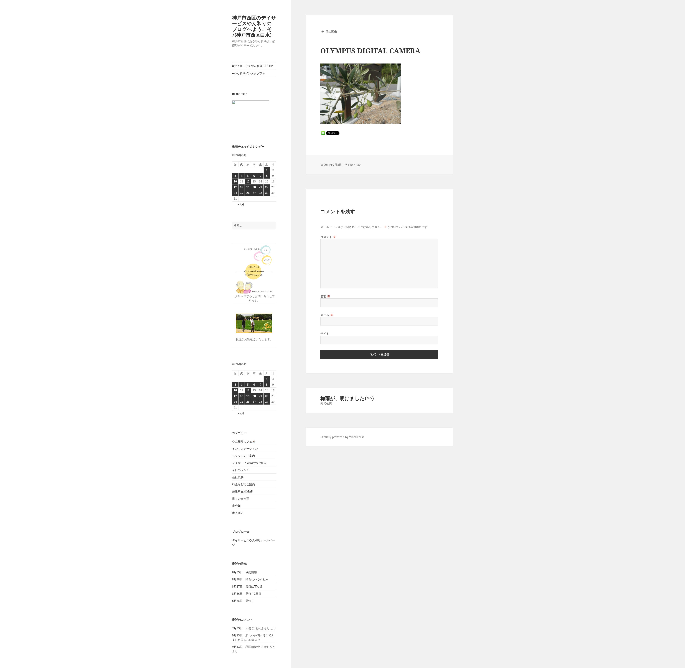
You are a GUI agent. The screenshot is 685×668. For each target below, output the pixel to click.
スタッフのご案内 (243, 456)
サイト (324, 334)
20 (254, 187)
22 (266, 187)
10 (235, 181)
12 (248, 181)
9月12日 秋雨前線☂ (246, 647)
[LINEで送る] (323, 133)
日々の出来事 (240, 499)
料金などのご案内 (243, 484)
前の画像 (331, 32)
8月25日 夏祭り (243, 601)
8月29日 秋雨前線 (246, 572)
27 (254, 193)
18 (241, 187)
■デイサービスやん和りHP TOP (252, 66)
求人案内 (237, 513)
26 (248, 193)
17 (235, 187)
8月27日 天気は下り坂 (247, 586)
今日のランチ (240, 470)
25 (241, 193)
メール (326, 315)
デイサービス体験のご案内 (249, 463)
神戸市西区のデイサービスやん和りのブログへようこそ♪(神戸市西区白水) (254, 26)
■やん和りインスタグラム (248, 73)
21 (260, 187)
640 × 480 (354, 165)
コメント (328, 237)
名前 (325, 296)
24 (235, 193)
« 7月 (241, 204)
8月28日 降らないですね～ (250, 579)
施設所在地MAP (242, 491)
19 (248, 187)
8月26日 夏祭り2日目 (246, 594)
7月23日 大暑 (241, 628)
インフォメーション (245, 449)
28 (260, 193)
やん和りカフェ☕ (244, 441)
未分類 (236, 506)
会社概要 (237, 477)
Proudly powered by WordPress (342, 437)
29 (266, 193)
